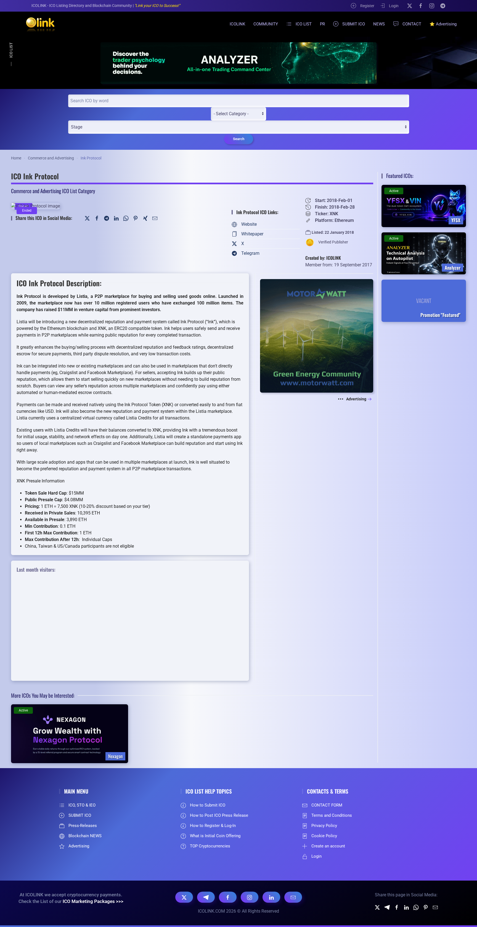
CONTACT (411, 24)
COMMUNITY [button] (265, 24)
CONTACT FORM (326, 805)
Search (238, 139)
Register (367, 6)
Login (394, 6)
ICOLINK (237, 24)
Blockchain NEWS (85, 835)
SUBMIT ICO (353, 24)
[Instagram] (431, 5)
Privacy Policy (324, 825)
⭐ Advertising (443, 24)
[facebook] (396, 907)
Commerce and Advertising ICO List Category (53, 191)
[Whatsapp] (416, 907)
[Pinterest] (135, 217)
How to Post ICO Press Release (219, 815)
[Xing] (145, 217)
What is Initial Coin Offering (215, 835)
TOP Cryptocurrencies (210, 846)
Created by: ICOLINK (323, 257)
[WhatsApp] (126, 217)
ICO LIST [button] (304, 24)
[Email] (293, 897)
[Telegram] (443, 5)
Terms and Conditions (331, 815)
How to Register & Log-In (213, 825)
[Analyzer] (238, 62)
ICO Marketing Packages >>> (93, 901)
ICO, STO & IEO (82, 805)
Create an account (328, 846)
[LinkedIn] (116, 217)
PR (322, 24)
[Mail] (155, 217)
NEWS (379, 24)
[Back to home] (37, 24)
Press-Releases (82, 825)
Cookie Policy (324, 835)
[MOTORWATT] (316, 335)
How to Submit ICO (207, 805)
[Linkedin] (406, 907)
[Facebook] (420, 5)
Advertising (356, 399)
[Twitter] (87, 217)
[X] (409, 5)
